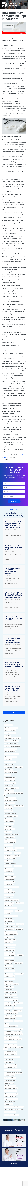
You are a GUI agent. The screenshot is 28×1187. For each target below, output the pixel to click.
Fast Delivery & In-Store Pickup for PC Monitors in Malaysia (13, 547)
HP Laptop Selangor (9, 692)
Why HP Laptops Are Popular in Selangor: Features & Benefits (12, 688)
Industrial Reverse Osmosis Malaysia (12, 644)
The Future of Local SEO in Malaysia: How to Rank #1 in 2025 (13, 618)
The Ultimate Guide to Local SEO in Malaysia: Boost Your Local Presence (13, 570)
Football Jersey (8, 668)
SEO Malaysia (8, 575)
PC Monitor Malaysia (9, 551)
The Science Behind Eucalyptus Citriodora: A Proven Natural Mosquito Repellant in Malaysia (14, 595)
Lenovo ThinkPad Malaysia (10, 529)
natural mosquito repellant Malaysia (12, 599)
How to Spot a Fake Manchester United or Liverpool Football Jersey (14, 664)
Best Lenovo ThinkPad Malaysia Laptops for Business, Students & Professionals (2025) (13, 524)
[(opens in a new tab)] (11, 1120)
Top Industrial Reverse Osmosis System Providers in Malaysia (13, 640)
